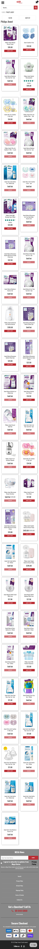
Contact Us (19, 900)
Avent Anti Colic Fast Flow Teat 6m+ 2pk (29, 426)
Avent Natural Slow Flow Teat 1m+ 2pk (29, 254)
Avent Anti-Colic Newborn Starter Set (10, 830)
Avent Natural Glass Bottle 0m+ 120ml (29, 629)
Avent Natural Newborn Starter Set (10, 290)
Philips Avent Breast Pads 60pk (29, 493)
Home (3, 12)
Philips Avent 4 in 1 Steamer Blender (10, 459)
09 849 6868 (20, 910)
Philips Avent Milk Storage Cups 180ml (10, 216)
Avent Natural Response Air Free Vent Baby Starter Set (29, 217)
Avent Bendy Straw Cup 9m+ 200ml (29, 696)
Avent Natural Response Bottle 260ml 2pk (29, 323)
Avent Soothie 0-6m (29, 43)
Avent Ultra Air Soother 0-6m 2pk (10, 115)
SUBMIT (33, 857)
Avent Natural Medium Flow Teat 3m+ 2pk (28, 149)
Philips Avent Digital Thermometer (29, 77)
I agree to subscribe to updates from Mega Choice (20, 863)
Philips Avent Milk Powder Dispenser (28, 662)
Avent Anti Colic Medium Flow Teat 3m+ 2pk (29, 730)
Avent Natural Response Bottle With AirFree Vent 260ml (29, 357)
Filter (10, 18)
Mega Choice (17, 942)
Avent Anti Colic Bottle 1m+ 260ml (10, 562)
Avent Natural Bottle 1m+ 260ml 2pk (10, 392)
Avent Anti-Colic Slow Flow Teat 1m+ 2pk (10, 696)
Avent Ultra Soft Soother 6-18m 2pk (10, 730)
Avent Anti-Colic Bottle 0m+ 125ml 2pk (29, 797)
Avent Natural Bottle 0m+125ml (29, 392)
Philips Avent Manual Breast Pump (10, 43)
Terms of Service (19, 895)
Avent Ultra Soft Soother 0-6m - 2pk (29, 182)
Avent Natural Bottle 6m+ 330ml (10, 662)
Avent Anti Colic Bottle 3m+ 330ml (28, 763)
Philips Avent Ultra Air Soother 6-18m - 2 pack (10, 149)
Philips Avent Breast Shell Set (10, 426)
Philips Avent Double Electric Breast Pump (29, 526)
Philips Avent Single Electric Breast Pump (29, 562)
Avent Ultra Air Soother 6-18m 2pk (29, 459)
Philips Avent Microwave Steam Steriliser (10, 493)
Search (19, 876)
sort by (27, 18)
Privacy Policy (34, 863)
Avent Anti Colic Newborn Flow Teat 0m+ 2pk (10, 763)
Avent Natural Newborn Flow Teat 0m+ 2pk (10, 77)
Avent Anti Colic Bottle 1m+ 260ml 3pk (10, 182)
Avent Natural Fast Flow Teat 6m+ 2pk (29, 290)
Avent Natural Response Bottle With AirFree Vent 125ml (10, 527)
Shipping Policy (19, 890)
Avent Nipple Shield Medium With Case (29, 595)
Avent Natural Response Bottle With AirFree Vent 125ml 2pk (10, 255)
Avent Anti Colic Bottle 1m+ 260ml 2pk (10, 797)
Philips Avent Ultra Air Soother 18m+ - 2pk (28, 115)
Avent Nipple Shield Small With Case (10, 595)
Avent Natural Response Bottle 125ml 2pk (10, 357)
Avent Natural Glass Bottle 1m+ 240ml (10, 629)
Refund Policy (19, 886)
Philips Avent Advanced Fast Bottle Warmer (10, 323)
